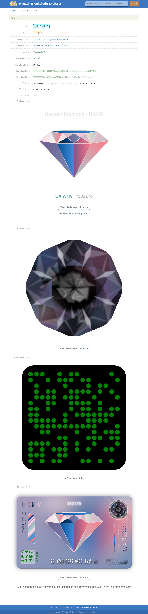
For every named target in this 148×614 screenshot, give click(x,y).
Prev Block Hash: (22, 77)
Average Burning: (23, 58)
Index (13, 11)
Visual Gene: (24, 89)
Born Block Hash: (22, 71)
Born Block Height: (22, 65)
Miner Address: (24, 45)
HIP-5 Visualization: (22, 101)
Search (134, 4)
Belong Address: (23, 39)
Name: (27, 26)
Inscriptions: (25, 95)
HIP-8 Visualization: (22, 228)
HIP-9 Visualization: (22, 358)
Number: (26, 33)
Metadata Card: (23, 487)
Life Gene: (26, 83)
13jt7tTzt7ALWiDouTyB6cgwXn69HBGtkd (50, 39)
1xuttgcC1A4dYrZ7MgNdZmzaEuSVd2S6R (51, 45)
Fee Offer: (26, 52)
